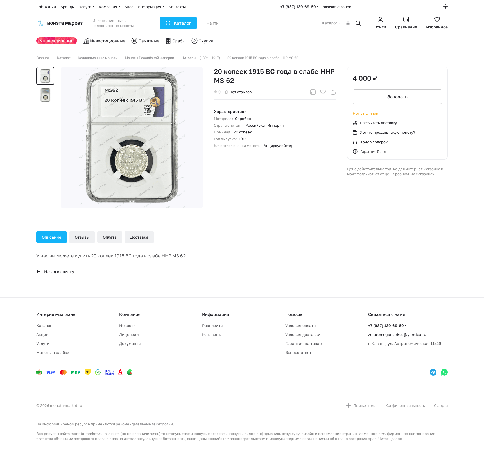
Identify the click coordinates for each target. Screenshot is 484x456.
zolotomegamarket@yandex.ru (397, 334)
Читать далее (390, 438)
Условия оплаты (300, 325)
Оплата (110, 237)
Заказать (397, 96)
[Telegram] (433, 372)
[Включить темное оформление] (445, 6)
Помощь (293, 314)
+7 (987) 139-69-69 (298, 6)
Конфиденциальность (405, 405)
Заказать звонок (336, 6)
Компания (130, 314)
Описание (51, 237)
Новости (127, 325)
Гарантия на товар (303, 343)
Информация (215, 314)
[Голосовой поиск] (348, 23)
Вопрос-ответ (298, 352)
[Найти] (358, 23)
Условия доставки (302, 334)
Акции (42, 334)
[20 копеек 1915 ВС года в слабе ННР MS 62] (132, 137)
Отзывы (82, 237)
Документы (130, 343)
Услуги (42, 343)
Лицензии (129, 334)
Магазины (211, 334)
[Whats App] (444, 372)
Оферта (441, 405)
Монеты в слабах (52, 352)
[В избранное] (323, 92)
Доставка (139, 237)
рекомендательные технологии (144, 424)
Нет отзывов (240, 92)
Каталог (44, 325)
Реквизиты (212, 325)
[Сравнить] (313, 92)
